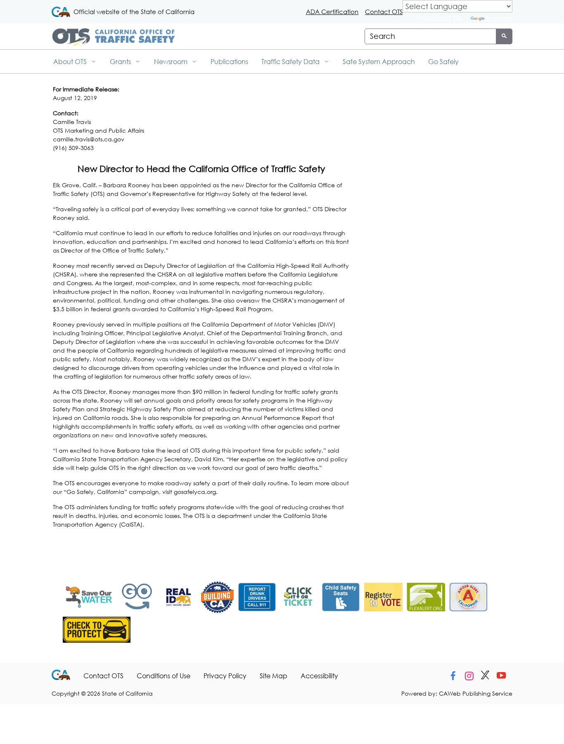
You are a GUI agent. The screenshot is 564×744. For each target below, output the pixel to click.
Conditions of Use (163, 675)
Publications (229, 61)
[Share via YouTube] (501, 675)
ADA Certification (332, 11)
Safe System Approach (379, 61)
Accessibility (319, 675)
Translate (499, 18)
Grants (121, 61)
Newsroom (171, 61)
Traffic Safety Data (291, 61)
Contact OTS (384, 11)
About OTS (70, 61)
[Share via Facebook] (453, 675)
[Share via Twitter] (485, 675)
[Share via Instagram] (469, 675)
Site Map (273, 675)
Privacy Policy (225, 675)
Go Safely (443, 61)
